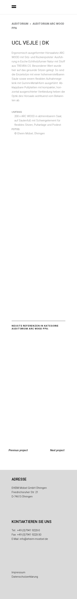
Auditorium (20, 23)
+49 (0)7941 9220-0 (28, 530)
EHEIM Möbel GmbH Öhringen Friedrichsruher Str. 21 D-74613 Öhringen (29, 492)
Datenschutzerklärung (25, 576)
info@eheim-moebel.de (34, 539)
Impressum (18, 572)
